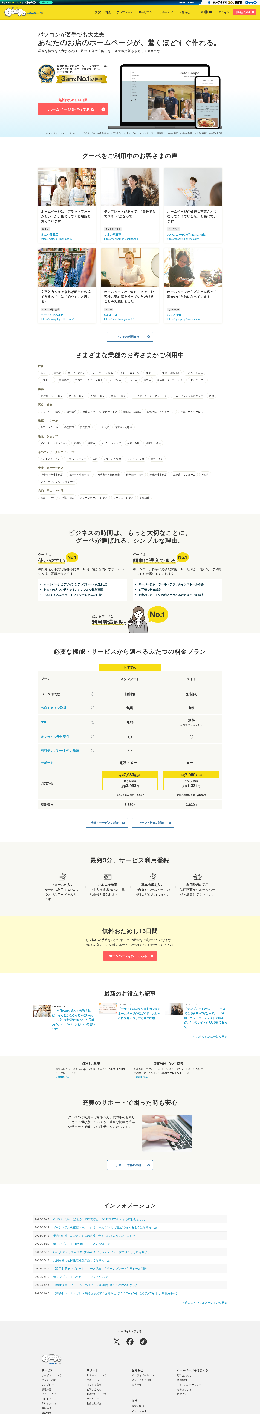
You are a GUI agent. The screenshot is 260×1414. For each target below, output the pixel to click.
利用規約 (182, 1380)
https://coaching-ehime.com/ (183, 238)
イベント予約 (49, 1394)
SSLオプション (50, 1403)
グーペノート (94, 1398)
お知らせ (184, 12)
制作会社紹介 (94, 1403)
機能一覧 (46, 1389)
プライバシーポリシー (189, 1384)
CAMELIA (110, 315)
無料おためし (244, 12)
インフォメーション (143, 1375)
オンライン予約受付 (55, 737)
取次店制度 (138, 1406)
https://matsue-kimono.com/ (56, 238)
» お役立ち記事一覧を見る (210, 1037)
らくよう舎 (174, 315)
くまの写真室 (112, 234)
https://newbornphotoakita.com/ (121, 238)
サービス (144, 12)
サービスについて (51, 1375)
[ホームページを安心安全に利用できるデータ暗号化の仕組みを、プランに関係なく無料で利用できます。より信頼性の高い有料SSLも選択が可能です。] (93, 722)
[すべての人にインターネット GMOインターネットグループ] (235, 2)
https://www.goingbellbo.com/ (57, 319)
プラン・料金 (103, 12)
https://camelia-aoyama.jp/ (119, 319)
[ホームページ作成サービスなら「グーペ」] (21, 12)
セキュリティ (184, 1389)
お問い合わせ (94, 1389)
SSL (44, 722)
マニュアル (93, 1380)
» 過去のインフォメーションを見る (205, 1302)
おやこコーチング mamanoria (186, 234)
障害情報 (137, 1384)
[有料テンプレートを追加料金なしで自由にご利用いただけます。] (93, 750)
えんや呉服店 (49, 234)
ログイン (224, 12)
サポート (164, 12)
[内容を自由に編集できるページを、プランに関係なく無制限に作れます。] (93, 694)
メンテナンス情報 (142, 1380)
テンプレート (125, 12)
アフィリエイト (140, 1410)
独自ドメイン (49, 1398)
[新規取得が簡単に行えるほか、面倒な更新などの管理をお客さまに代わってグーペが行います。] (93, 708)
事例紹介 (46, 1408)
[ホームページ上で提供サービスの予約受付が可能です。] (93, 737)
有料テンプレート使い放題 (60, 750)
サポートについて (96, 1375)
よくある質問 (94, 1384)
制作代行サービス (96, 1394)
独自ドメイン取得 (53, 708)
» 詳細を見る (63, 1077)
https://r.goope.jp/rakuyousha (183, 319)
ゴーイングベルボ (52, 315)
